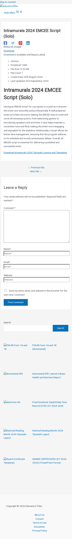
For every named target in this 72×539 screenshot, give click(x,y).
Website (8, 275)
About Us (39, 514)
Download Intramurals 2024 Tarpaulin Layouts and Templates (35, 152)
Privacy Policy (39, 530)
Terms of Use (39, 522)
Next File (36, 171)
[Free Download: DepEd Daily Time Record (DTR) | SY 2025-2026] (17, 413)
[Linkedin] (28, 43)
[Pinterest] (20, 43)
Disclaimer (39, 526)
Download (9, 50)
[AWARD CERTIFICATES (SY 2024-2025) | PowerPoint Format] (17, 470)
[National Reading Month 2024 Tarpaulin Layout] (17, 442)
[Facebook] (5, 43)
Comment (9, 208)
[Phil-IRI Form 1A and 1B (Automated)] (17, 356)
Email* (7, 262)
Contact (39, 518)
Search (7, 322)
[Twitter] (13, 43)
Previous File (36, 167)
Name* (7, 248)
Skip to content (8, 2)
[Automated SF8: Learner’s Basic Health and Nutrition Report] (17, 385)
